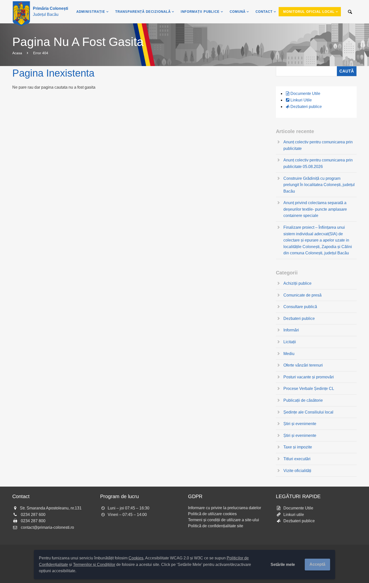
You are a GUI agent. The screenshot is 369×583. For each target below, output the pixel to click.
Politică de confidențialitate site (215, 526)
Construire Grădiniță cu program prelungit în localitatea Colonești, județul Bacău (319, 184)
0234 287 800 (33, 521)
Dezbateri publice (306, 106)
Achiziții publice (297, 283)
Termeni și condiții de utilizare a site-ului (223, 520)
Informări (291, 330)
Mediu (288, 354)
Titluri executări (297, 459)
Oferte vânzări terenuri (303, 365)
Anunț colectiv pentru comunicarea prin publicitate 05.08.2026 (318, 163)
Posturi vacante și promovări (308, 377)
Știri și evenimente (299, 424)
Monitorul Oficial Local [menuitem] (309, 12)
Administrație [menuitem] (90, 12)
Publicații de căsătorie (303, 400)
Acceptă (317, 564)
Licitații (289, 342)
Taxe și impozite (297, 447)
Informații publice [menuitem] (200, 12)
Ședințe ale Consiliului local (308, 412)
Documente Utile (305, 93)
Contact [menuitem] (264, 12)
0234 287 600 (33, 514)
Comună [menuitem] (237, 12)
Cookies (136, 558)
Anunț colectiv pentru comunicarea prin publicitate (318, 145)
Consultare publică (300, 307)
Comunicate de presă (302, 295)
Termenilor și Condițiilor (94, 564)
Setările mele (283, 564)
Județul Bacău (50, 11)
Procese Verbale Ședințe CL (308, 388)
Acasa (17, 53)
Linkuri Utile (301, 100)
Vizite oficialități (297, 471)
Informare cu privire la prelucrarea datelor (224, 508)
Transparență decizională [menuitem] (143, 12)
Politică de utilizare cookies (212, 514)
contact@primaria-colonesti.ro (47, 527)
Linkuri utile (293, 514)
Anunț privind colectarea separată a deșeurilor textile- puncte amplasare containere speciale (315, 209)
